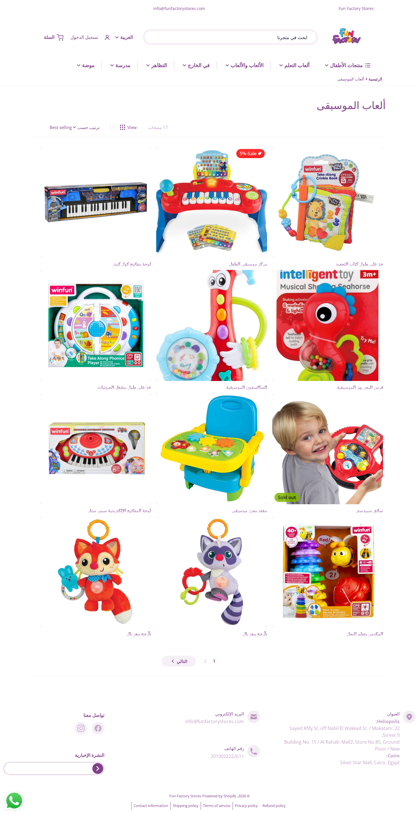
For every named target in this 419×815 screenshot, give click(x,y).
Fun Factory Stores (185, 795)
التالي (182, 661)
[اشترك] (97, 768)
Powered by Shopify (219, 795)
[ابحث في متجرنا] (149, 37)
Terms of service (216, 805)
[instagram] (81, 728)
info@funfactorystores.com (179, 8)
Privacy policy (246, 805)
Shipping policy (185, 805)
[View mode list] (112, 127)
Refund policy (274, 805)
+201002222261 (227, 756)
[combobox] (230, 37)
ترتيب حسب (88, 127)
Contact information (151, 805)
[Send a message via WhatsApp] (14, 800)
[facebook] (98, 728)
